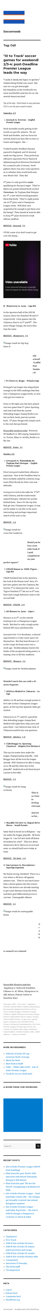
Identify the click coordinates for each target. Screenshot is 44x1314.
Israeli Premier (14, 1019)
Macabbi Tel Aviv (27, 1022)
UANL (32, 1032)
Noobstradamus (25, 1024)
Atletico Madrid (22, 1007)
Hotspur (29, 1017)
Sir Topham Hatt (16, 1029)
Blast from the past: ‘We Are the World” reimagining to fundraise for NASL (23, 1186)
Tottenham (33, 1029)
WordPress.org (13, 1300)
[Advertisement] (23, 1115)
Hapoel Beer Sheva (17, 1017)
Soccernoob (11, 31)
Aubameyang (34, 1007)
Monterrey (14, 1024)
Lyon (19, 1022)
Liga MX (34, 1019)
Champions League (28, 1012)
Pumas (29, 1027)
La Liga (23, 1019)
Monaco (6, 1024)
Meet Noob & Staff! (14, 1063)
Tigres (25, 1029)
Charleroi (6, 1014)
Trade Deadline (9, 1032)
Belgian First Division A (22, 1009)
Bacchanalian (8, 1009)
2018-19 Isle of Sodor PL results (20, 1253)
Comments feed (13, 1296)
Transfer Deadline (22, 1032)
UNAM (37, 1032)
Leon (29, 1019)
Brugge (18, 1012)
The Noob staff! (13, 1266)
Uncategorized (13, 1270)
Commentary (12, 1260)
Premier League (9, 1027)
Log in (9, 1290)
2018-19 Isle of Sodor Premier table (22, 1256)
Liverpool (12, 1022)
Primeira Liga (21, 1027)
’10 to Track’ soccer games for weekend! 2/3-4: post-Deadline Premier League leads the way (20, 64)
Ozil (33, 1024)
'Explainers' (11, 1236)
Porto (38, 1024)
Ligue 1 (5, 1022)
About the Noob (13, 1060)
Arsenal (13, 1007)
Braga (11, 1012)
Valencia (6, 1034)
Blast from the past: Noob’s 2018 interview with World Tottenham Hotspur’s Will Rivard (21, 1176)
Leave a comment (19, 1034)
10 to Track (22, 1004)
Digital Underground (19, 1014)
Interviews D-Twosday (16, 1263)
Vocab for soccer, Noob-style (19, 1074)
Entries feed (11, 1293)
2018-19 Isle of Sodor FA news (19, 1243)
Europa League (33, 1014)
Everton (6, 1017)
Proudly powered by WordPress (27, 1309)
